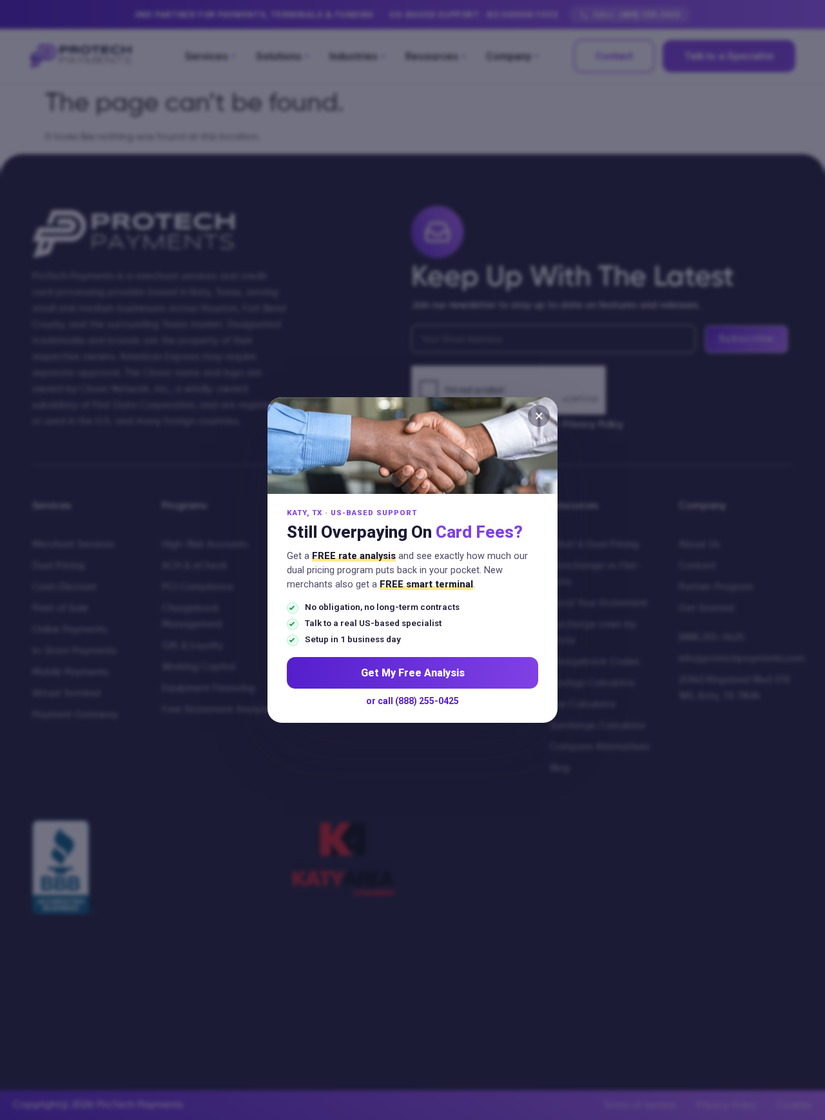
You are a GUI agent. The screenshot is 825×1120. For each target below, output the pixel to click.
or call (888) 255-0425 (412, 701)
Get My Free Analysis (413, 673)
